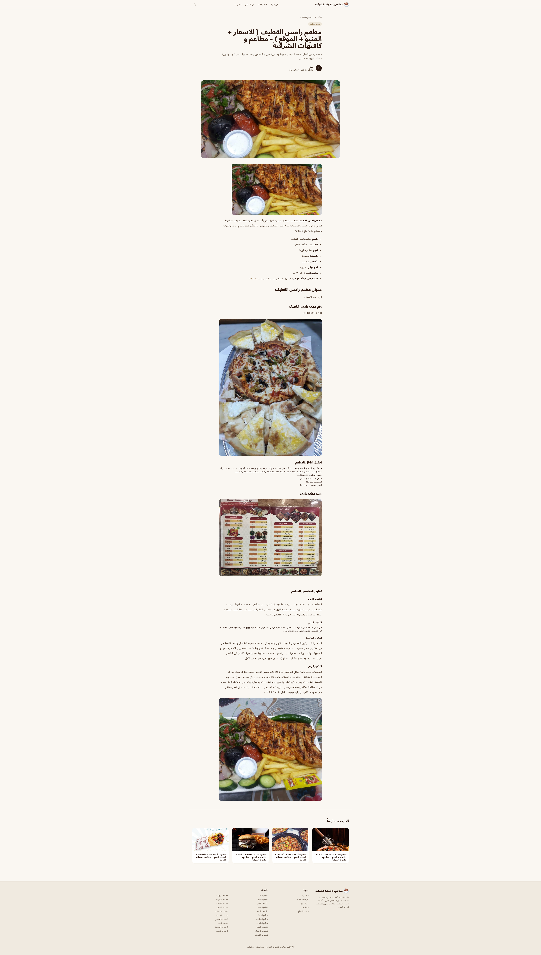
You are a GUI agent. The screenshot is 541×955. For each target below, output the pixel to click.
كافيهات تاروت (222, 931)
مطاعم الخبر (263, 895)
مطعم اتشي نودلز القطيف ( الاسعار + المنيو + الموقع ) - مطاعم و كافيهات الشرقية (290, 857)
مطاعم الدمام (263, 899)
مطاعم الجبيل (263, 915)
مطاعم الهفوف (222, 899)
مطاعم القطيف (306, 17)
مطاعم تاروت (223, 923)
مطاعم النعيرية (222, 903)
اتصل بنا (237, 4)
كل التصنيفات (303, 899)
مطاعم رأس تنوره (221, 915)
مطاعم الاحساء (262, 907)
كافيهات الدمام (262, 911)
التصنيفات (262, 4)
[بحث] (194, 4)
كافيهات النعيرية (221, 927)
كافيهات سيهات (221, 911)
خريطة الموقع (303, 911)
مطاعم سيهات (222, 895)
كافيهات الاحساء (261, 931)
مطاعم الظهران (262, 923)
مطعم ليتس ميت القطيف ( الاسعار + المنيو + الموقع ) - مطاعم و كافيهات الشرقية (251, 857)
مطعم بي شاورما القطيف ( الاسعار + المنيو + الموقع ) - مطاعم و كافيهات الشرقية (211, 857)
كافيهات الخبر (262, 903)
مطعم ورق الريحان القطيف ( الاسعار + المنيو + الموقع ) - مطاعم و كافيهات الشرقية (331, 857)
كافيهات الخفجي (221, 919)
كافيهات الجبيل (262, 927)
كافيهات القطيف (261, 935)
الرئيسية (274, 4)
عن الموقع (249, 4)
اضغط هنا (255, 278)
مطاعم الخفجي (222, 907)
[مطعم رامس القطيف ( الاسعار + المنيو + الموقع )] (270, 189)
